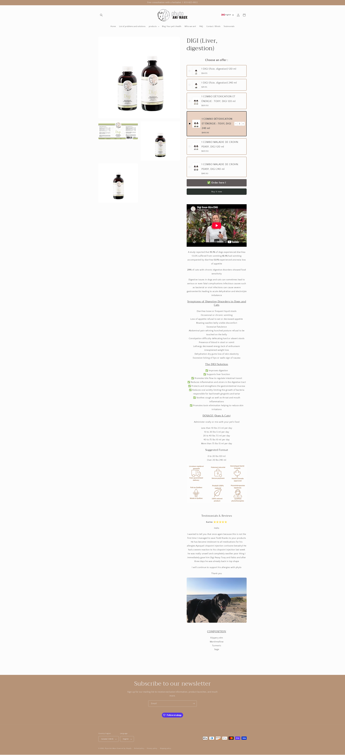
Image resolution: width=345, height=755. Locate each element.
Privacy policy (152, 748)
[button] (101, 15)
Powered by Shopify (124, 748)
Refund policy (139, 748)
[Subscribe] (194, 703)
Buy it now (216, 192)
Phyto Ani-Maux (111, 748)
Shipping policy (165, 748)
